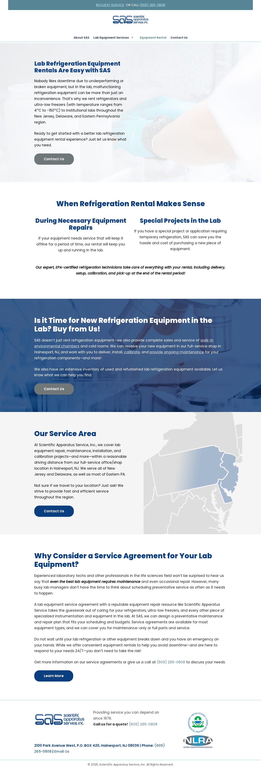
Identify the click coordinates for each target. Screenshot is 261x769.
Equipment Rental (153, 38)
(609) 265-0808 (152, 5)
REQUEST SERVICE (110, 5)
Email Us (61, 751)
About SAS (81, 38)
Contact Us (179, 38)
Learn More (54, 675)
